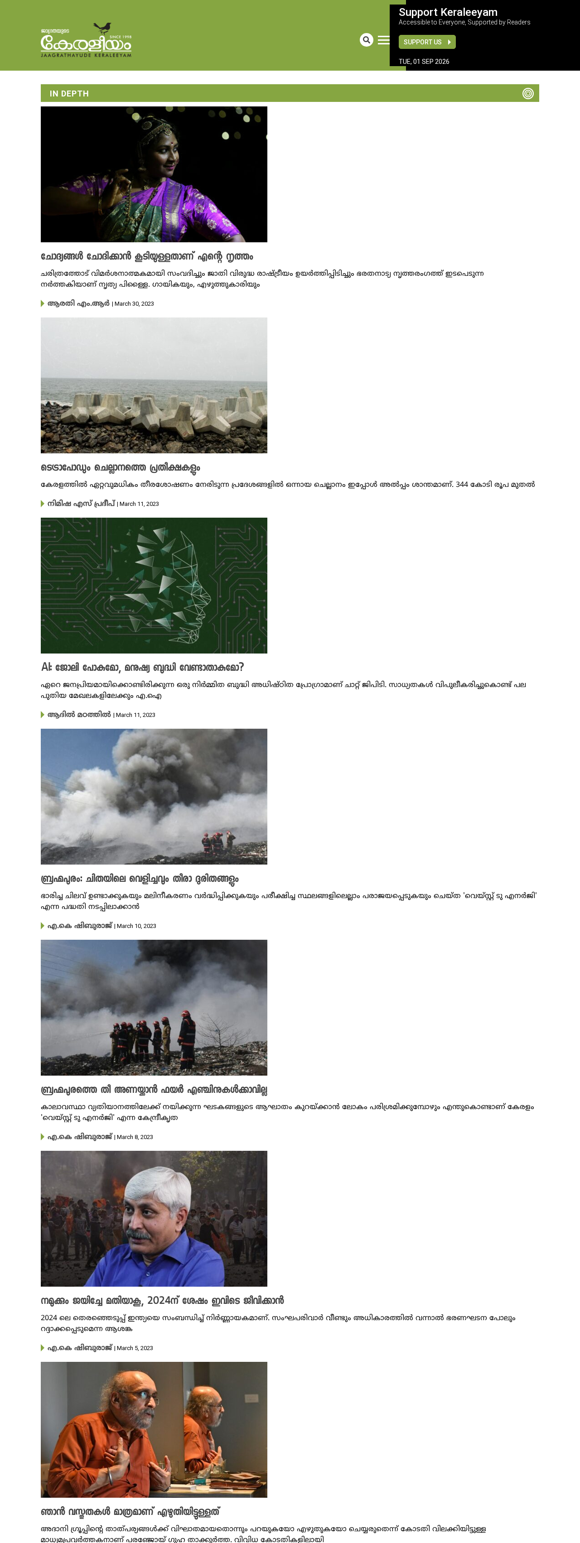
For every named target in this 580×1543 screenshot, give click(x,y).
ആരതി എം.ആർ (72, 303)
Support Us (423, 42)
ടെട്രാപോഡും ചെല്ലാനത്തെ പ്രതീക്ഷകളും (110, 467)
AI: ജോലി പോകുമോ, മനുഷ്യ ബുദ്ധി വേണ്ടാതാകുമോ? (127, 667)
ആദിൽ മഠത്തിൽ (74, 712)
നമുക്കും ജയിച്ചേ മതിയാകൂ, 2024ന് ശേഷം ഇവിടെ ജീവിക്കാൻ (145, 1297)
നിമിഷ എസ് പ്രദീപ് (76, 502)
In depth (69, 93)
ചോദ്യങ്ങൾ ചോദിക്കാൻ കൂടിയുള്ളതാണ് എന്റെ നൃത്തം (133, 257)
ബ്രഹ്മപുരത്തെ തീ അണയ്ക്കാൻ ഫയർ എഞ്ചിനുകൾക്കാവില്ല (139, 1087)
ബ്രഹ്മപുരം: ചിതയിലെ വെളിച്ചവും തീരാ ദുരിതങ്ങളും (126, 877)
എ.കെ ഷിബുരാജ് (74, 923)
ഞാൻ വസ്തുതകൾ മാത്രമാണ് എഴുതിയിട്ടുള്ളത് (118, 1507)
